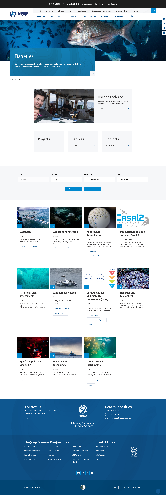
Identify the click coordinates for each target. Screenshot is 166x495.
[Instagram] (164, 20)
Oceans (91, 385)
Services (135, 11)
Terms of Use (136, 487)
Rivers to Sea (76, 446)
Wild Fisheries (77, 455)
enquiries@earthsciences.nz (118, 418)
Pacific (131, 16)
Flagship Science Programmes (101, 11)
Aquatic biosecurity (55, 459)
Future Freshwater (30, 455)
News (71, 11)
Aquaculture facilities (95, 256)
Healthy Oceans (53, 451)
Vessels (34, 246)
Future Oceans (53, 446)
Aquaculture (58, 248)
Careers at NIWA (102, 446)
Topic (20, 174)
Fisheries (24, 246)
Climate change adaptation (97, 320)
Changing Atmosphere (32, 451)
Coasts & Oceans (89, 16)
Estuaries (91, 325)
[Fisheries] (92, 73)
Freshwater (105, 16)
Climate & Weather (58, 16)
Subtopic (54, 174)
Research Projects (121, 11)
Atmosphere (41, 16)
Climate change (93, 315)
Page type (88, 174)
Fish (68, 248)
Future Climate (29, 446)
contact (38, 413)
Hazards (74, 16)
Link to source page (33, 234)
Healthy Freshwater (31, 459)
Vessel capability (60, 313)
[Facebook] (164, 15)
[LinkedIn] (164, 24)
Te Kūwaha (119, 16)
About (39, 11)
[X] (164, 28)
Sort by (120, 174)
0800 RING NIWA (112, 411)
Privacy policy (124, 487)
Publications (82, 11)
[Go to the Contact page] (27, 419)
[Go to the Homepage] (19, 14)
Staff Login (100, 459)
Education (61, 11)
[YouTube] (164, 33)
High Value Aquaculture (80, 451)
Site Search (100, 451)
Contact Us (49, 11)
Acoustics (68, 309)
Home (11, 79)
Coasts (91, 381)
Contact (114, 487)
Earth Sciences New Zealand (106, 4)
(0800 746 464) (112, 414)
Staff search (100, 455)
